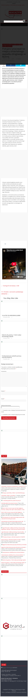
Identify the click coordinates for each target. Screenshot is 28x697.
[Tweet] (20, 65)
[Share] (11, 65)
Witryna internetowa (6, 405)
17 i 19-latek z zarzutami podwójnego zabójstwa (12, 293)
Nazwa (3, 391)
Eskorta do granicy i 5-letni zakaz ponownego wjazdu (11, 335)
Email (2, 398)
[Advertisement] (14, 102)
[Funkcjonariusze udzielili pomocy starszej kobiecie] (14, 342)
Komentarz (3, 371)
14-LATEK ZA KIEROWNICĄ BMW (11, 315)
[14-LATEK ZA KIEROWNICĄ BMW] (14, 301)
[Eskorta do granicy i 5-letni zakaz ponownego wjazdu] (14, 321)
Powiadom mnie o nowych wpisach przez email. (14, 414)
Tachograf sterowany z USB (10, 286)
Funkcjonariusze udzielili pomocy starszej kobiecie (11, 356)
